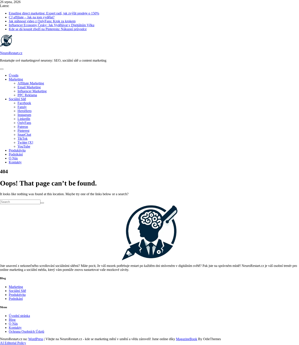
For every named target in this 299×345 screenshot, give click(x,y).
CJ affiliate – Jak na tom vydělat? (32, 17)
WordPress (35, 339)
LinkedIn (24, 119)
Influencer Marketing (32, 91)
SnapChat (24, 134)
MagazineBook (186, 339)
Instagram (24, 115)
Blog (12, 320)
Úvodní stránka (19, 316)
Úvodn (13, 75)
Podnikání (16, 154)
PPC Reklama (27, 95)
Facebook (24, 103)
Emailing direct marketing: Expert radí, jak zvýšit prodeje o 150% (54, 13)
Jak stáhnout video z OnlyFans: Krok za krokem (42, 21)
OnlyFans (24, 123)
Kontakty (15, 162)
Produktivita (17, 150)
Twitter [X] (25, 142)
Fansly (22, 107)
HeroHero (25, 111)
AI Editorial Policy (13, 343)
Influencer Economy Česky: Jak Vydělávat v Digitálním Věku (51, 25)
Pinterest (23, 130)
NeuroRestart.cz (11, 53)
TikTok (23, 138)
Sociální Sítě (17, 99)
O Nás (13, 158)
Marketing (16, 79)
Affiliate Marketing (31, 83)
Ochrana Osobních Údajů (26, 331)
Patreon (23, 127)
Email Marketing (29, 87)
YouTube (24, 146)
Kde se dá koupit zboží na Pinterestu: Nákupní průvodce (48, 29)
